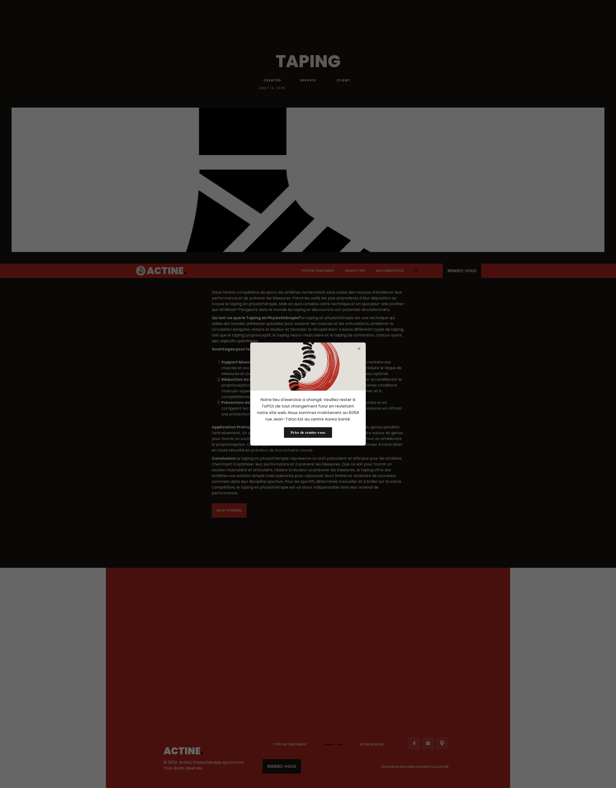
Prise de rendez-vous (308, 432)
